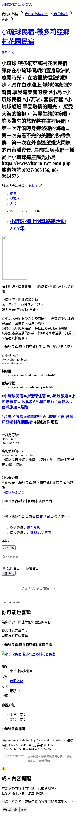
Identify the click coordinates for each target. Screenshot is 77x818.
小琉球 (26, 401)
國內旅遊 (33, 528)
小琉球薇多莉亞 (13, 493)
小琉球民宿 (13, 396)
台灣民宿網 (13, 416)
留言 (50, 516)
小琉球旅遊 (58, 396)
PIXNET (19, 756)
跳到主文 (8, 53)
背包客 (63, 401)
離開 (23, 809)
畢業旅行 (34, 416)
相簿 (13, 194)
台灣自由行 (45, 401)
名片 (13, 204)
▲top (5, 540)
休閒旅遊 (35, 185)
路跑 (24, 407)
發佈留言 (8, 573)
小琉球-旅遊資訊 (39, 533)
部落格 (15, 199)
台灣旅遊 (9, 407)
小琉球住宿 (36, 396)
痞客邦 (41, 516)
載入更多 (8, 548)
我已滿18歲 (10, 809)
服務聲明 (44, 760)
